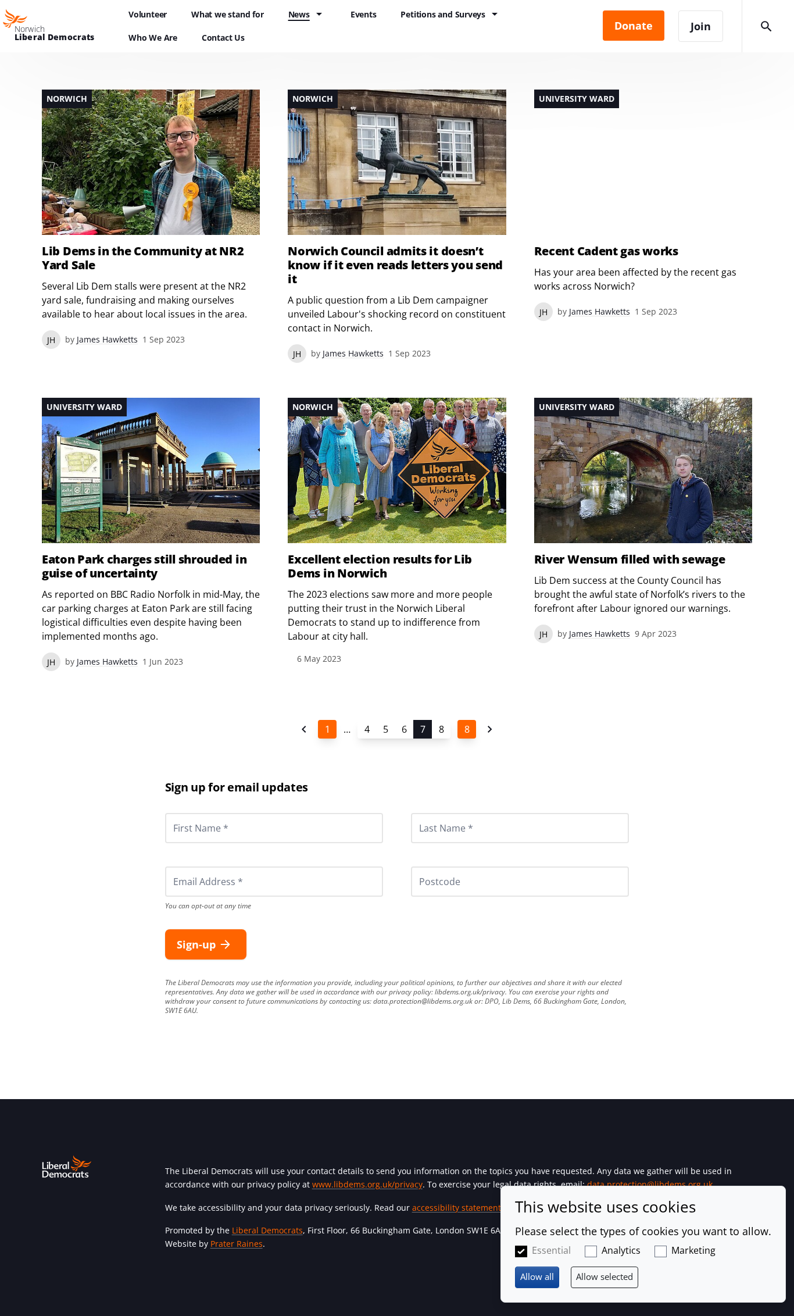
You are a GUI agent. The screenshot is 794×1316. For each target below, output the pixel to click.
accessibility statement (456, 1207)
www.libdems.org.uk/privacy (367, 1184)
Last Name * (431, 813)
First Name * (186, 813)
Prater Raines (236, 1243)
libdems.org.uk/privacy (470, 992)
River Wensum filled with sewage (629, 559)
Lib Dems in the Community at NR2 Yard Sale (143, 258)
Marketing (693, 1250)
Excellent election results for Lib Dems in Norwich (380, 566)
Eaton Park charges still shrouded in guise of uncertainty (144, 566)
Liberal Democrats (267, 1230)
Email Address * (192, 866)
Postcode (426, 866)
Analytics (621, 1250)
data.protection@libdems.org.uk (423, 1001)
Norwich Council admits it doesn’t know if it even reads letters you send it (395, 265)
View (151, 219)
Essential (551, 1250)
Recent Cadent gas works (606, 251)
